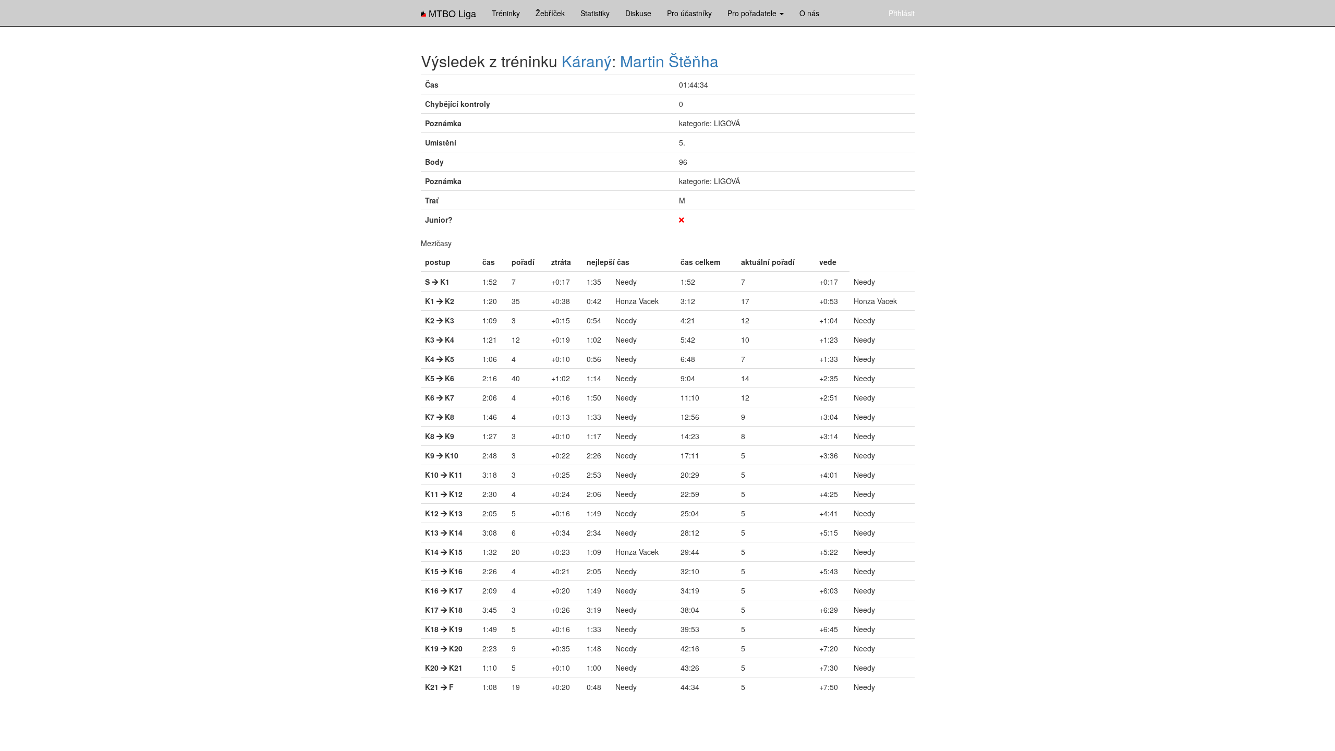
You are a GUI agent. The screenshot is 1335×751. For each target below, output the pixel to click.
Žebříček (550, 13)
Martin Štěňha (669, 61)
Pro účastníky (689, 13)
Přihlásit (902, 13)
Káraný (587, 61)
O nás (809, 13)
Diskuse (638, 13)
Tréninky (506, 13)
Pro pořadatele (753, 13)
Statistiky (595, 13)
